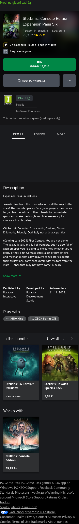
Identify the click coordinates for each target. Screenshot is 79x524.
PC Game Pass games (36, 482)
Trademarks (39, 521)
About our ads (58, 521)
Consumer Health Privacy (17, 516)
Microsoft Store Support (29, 497)
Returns (51, 497)
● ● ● (69, 80)
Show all (53, 338)
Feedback (46, 487)
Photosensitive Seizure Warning (37, 492)
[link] (21, 372)
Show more (10, 276)
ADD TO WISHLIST (33, 80)
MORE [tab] (61, 134)
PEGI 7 (22, 98)
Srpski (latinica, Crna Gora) (18, 507)
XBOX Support (29, 487)
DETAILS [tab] (18, 134)
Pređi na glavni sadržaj (16, 2)
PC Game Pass (10, 482)
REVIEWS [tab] (39, 134)
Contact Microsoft (48, 516)
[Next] (72, 339)
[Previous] (64, 339)
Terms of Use (21, 521)
